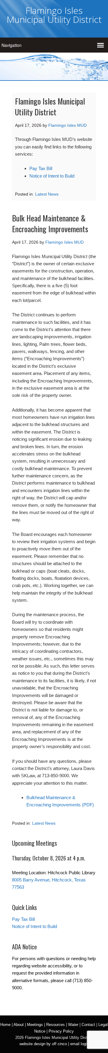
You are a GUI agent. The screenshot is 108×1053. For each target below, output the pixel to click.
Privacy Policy (61, 1031)
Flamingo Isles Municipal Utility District (54, 15)
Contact (88, 1024)
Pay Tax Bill (40, 168)
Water (73, 1024)
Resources (55, 1024)
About (19, 1024)
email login (79, 1044)
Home (5, 1024)
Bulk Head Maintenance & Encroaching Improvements (50, 223)
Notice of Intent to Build (51, 175)
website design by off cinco (43, 1044)
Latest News (46, 194)
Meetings (35, 1024)
